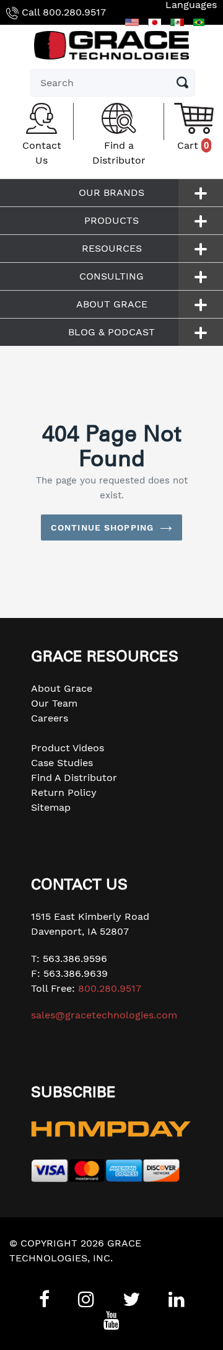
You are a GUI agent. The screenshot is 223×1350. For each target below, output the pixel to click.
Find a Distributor (119, 152)
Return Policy (64, 792)
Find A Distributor (74, 777)
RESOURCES (112, 248)
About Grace (61, 688)
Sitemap (51, 807)
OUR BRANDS (111, 192)
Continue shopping (102, 527)
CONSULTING (111, 276)
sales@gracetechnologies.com (104, 1015)
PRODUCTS (111, 220)
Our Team (54, 703)
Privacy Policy (42, 1273)
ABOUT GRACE (111, 304)
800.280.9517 (74, 12)
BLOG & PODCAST (111, 332)
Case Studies (62, 763)
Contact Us (41, 152)
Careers (49, 718)
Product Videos (67, 748)
